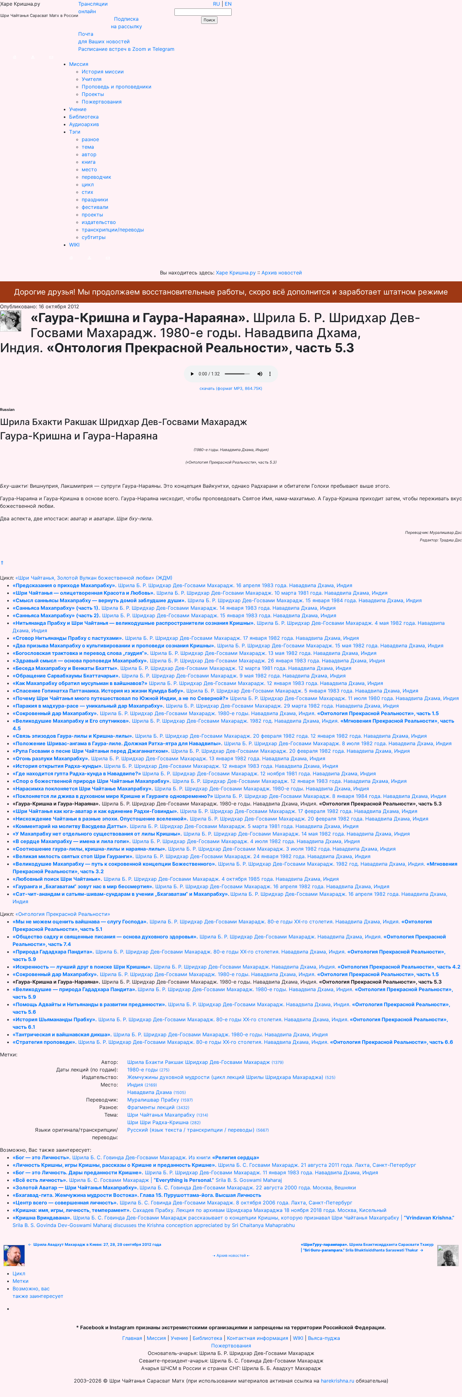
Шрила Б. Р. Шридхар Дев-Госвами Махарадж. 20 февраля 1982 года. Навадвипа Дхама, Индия (211, 751)
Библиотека (84, 117)
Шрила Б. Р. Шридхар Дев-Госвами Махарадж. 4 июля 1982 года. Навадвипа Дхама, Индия (186, 841)
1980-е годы (142, 1069)
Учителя (92, 79)
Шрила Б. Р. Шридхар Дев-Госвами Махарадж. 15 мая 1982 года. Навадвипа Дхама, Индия (228, 645)
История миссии (103, 71)
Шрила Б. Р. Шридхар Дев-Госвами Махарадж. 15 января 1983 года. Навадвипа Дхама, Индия (174, 615)
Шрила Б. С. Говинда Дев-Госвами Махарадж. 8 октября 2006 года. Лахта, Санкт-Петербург (182, 1202)
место (89, 169)
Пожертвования (102, 101)
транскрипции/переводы (113, 229)
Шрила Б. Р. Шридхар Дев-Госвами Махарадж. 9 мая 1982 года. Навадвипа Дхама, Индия (179, 675)
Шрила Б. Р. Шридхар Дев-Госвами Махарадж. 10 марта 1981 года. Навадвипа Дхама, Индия (200, 593)
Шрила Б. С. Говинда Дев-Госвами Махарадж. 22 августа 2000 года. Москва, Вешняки (184, 1187)
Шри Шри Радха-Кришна (158, 1122)
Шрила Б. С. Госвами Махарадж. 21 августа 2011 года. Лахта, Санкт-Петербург (214, 1165)
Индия (135, 1084)
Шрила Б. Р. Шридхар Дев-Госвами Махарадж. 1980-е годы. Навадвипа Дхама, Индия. (226, 713)
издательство (99, 222)
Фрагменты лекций (151, 1107)
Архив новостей (231, 1255)
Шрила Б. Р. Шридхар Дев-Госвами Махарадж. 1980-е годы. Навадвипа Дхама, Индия (191, 788)
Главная (132, 1338)
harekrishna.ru (337, 1381)
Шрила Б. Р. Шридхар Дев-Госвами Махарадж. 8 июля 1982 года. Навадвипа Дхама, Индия (232, 743)
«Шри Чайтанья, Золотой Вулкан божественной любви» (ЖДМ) (94, 578)
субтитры (94, 237)
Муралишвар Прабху (153, 1100)
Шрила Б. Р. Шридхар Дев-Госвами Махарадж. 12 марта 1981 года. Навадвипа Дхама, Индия (182, 668)
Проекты (93, 94)
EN (228, 4)
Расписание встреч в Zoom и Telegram (126, 49)
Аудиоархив (84, 124)
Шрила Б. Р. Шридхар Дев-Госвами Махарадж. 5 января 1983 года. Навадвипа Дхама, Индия (215, 691)
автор (89, 154)
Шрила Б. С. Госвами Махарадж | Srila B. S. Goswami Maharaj (147, 1180)
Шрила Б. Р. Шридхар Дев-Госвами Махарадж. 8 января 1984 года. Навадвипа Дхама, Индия (229, 796)
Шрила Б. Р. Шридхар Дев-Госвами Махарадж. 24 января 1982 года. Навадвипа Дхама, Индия (192, 856)
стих (87, 192)
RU (216, 4)
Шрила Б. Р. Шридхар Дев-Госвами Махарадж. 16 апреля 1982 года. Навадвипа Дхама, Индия (201, 886)
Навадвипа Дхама (149, 1092)
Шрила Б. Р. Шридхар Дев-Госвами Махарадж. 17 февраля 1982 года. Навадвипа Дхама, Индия (215, 811)
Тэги (74, 132)
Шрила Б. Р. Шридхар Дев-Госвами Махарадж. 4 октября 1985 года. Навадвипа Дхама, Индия (176, 879)
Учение (77, 109)
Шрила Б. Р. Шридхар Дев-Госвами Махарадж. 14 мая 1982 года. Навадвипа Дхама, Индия (211, 834)
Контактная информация (257, 1338)
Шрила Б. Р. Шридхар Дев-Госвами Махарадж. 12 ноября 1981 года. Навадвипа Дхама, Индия (194, 773)
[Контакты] (44, 56)
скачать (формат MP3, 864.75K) (231, 388)
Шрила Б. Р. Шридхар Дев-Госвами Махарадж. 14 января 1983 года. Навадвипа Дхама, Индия (174, 608)
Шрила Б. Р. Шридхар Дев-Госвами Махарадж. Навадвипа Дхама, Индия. (236, 967)
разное (90, 139)
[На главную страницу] (8, 56)
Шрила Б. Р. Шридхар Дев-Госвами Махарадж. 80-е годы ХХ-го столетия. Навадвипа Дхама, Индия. (233, 1042)
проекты (92, 214)
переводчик (96, 177)
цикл (88, 184)
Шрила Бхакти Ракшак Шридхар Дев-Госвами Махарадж (198, 1062)
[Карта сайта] (26, 56)
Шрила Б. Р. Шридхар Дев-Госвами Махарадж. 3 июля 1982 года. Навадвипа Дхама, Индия (204, 849)
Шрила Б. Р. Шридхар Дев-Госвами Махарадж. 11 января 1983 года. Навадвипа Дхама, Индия (195, 1172)
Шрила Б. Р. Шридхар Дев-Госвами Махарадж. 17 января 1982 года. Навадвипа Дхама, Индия (186, 638)
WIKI (74, 245)
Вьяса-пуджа (324, 1338)
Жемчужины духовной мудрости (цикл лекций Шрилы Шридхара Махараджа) (225, 1077)
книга (89, 162)
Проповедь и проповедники (116, 86)
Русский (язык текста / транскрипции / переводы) (191, 1130)
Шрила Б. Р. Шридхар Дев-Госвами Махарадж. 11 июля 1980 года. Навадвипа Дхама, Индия (236, 698)
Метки (21, 1281)
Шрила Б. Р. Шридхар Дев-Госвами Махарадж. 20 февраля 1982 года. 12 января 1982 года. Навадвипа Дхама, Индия (220, 736)
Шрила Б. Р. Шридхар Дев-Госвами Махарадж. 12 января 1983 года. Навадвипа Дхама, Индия (198, 683)
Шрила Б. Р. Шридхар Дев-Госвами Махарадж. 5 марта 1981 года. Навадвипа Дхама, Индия (186, 826)
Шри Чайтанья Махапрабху (161, 1115)
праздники (95, 199)
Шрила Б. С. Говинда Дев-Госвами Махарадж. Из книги (136, 1157)
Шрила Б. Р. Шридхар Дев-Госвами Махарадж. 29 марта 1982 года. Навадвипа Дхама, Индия (206, 706)
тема (88, 147)
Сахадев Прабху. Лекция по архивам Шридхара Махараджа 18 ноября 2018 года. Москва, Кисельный (200, 1210)
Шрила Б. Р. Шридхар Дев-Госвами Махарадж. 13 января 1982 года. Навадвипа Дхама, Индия (169, 758)
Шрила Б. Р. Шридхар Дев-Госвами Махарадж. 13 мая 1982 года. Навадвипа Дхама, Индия (195, 653)
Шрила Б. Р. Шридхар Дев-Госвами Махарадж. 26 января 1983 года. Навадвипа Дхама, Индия (199, 660)
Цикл (19, 1273)
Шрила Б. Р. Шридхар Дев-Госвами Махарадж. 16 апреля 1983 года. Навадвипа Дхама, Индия (182, 585)
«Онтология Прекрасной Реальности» (62, 914)
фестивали (95, 207)
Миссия (78, 64)
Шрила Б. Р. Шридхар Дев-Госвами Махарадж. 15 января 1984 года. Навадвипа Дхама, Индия (217, 600)
